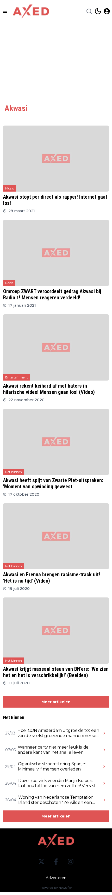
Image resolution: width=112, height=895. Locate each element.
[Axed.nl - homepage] (31, 11)
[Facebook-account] (56, 861)
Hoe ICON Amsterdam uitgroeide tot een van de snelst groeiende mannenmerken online (58, 733)
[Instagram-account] (70, 861)
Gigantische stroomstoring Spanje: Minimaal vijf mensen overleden (52, 766)
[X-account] (41, 861)
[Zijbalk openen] (5, 11)
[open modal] (107, 11)
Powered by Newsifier (56, 888)
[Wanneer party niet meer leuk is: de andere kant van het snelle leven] (104, 749)
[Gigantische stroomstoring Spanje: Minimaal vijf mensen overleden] (104, 766)
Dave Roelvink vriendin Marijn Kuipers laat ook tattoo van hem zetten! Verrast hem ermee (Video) (57, 783)
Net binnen (13, 472)
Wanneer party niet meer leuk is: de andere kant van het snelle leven (53, 750)
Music (9, 188)
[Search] (89, 11)
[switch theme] (98, 11)
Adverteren (56, 877)
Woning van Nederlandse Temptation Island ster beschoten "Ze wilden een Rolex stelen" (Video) (56, 800)
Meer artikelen (56, 702)
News (9, 283)
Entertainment (16, 377)
